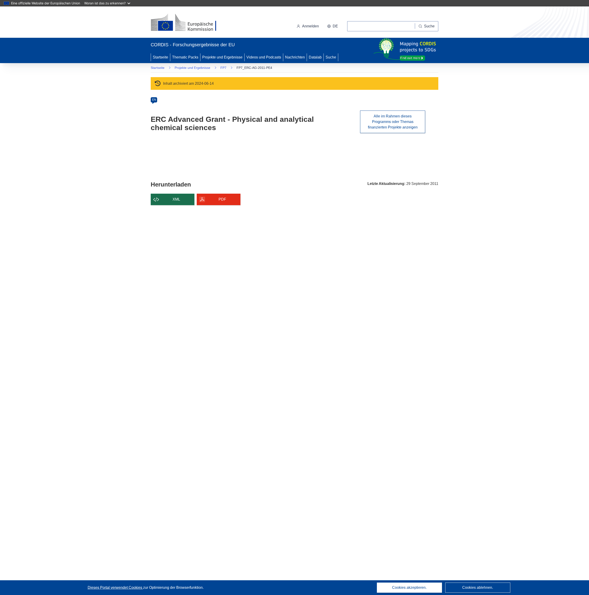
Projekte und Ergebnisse (222, 57)
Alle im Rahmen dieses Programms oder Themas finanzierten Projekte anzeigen (393, 121)
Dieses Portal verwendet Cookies (115, 587)
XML (176, 199)
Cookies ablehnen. (477, 587)
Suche (331, 57)
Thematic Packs (185, 57)
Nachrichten (295, 57)
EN (154, 99)
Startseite (160, 57)
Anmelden (310, 26)
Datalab (315, 57)
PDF (222, 199)
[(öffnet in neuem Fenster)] (188, 23)
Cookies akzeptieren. (409, 587)
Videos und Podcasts (263, 57)
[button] (332, 26)
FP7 (223, 68)
